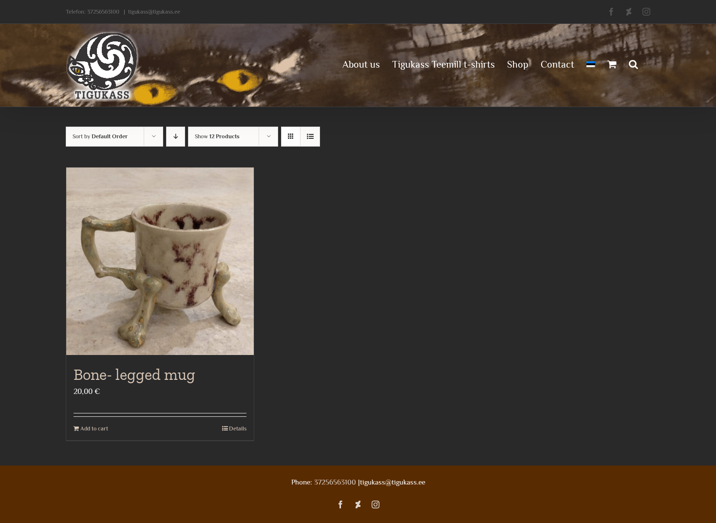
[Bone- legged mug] (160, 261)
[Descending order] (175, 137)
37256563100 (103, 11)
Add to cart (94, 428)
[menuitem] (590, 63)
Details (237, 428)
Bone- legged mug (134, 374)
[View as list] (310, 136)
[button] (633, 63)
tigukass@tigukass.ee (154, 11)
